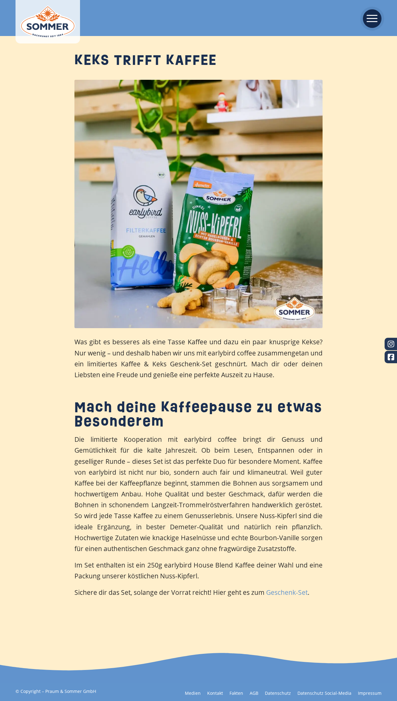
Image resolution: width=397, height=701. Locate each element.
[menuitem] (370, 18)
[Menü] (370, 18)
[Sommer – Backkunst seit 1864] (47, 22)
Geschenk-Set (287, 592)
